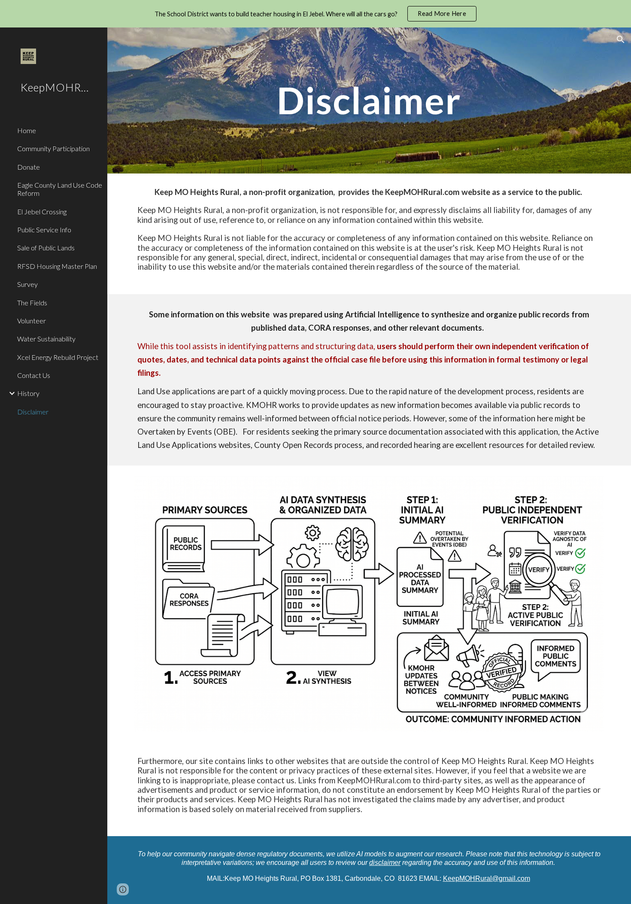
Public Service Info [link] (44, 229)
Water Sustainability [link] (46, 339)
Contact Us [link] (33, 375)
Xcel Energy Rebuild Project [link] (57, 357)
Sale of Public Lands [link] (46, 248)
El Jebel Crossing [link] (42, 211)
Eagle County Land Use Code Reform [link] (59, 189)
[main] (369, 100)
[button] (620, 39)
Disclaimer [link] (33, 412)
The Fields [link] (32, 302)
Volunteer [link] (31, 321)
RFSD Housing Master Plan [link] (57, 266)
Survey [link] (27, 284)
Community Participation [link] (53, 148)
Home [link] (26, 130)
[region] (315, 13)
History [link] (28, 393)
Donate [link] (28, 167)
